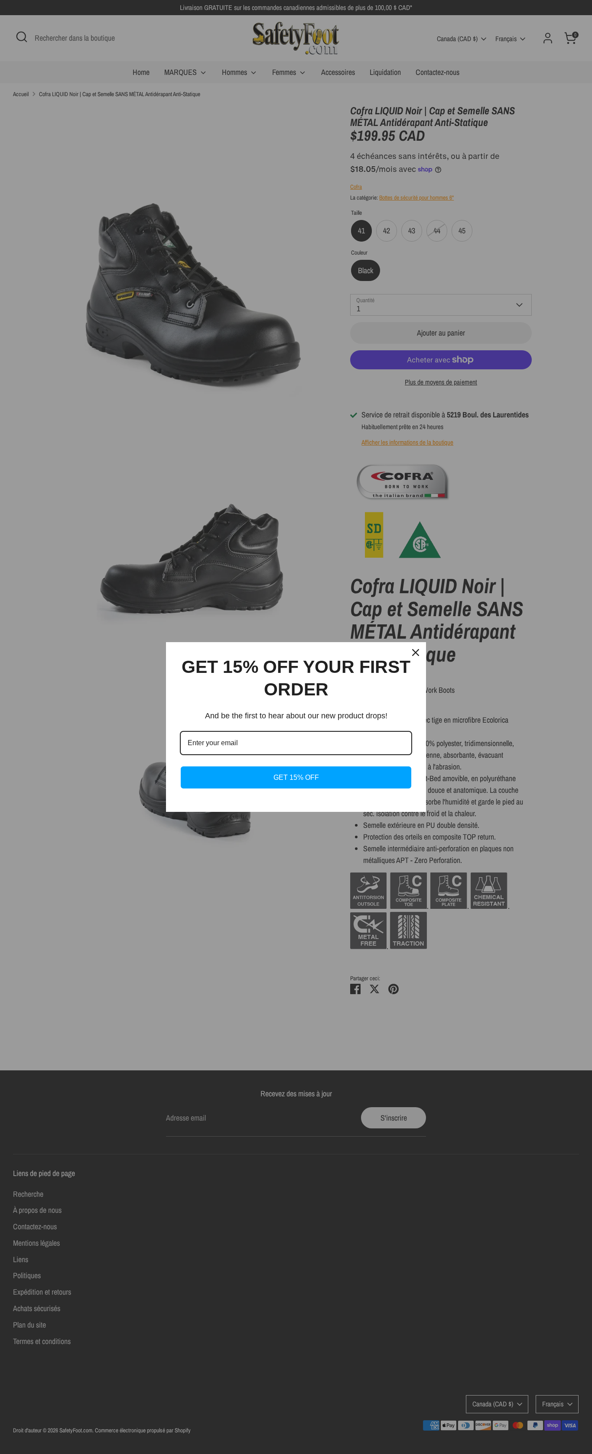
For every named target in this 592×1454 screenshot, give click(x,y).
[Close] (415, 652)
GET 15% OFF (296, 777)
